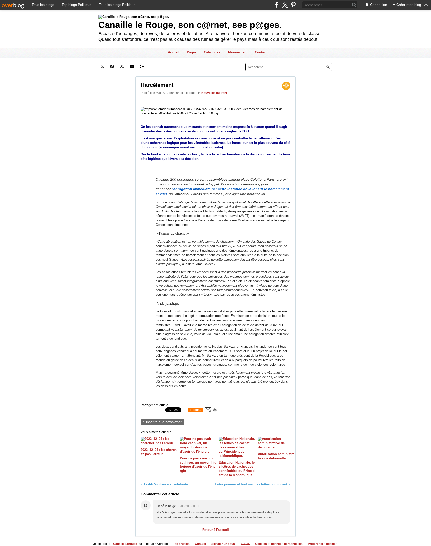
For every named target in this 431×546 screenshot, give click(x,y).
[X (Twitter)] (285, 5)
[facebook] (277, 5)
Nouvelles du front (214, 93)
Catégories (212, 52)
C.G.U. (245, 544)
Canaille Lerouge (125, 544)
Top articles (181, 544)
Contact (261, 52)
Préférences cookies (322, 544)
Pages (191, 52)
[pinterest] (293, 5)
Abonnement (237, 52)
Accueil (173, 52)
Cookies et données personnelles (279, 544)
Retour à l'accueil (215, 530)
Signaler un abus (223, 544)
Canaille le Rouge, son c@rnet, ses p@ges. (190, 25)
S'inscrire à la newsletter (162, 422)
